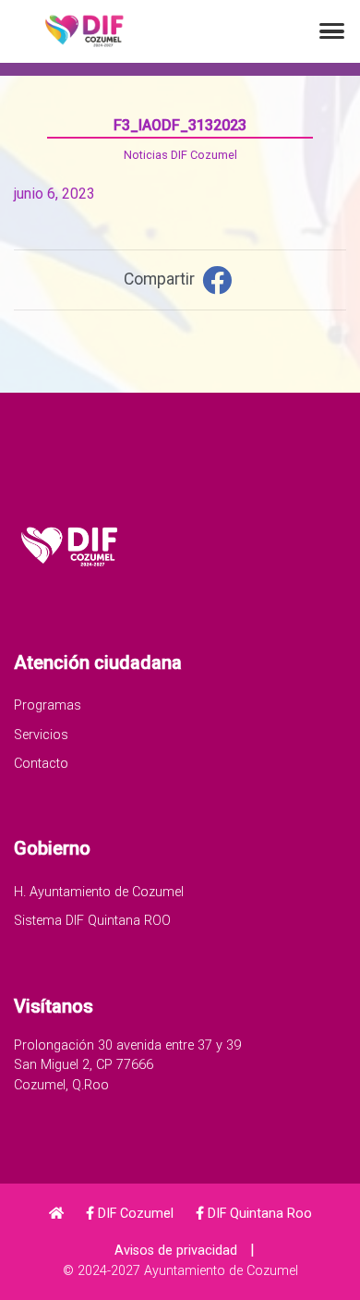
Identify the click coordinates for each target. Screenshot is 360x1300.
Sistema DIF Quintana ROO (92, 921)
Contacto (41, 763)
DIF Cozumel (134, 1213)
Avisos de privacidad (175, 1250)
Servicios (41, 735)
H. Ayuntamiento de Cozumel (99, 892)
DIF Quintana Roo (258, 1213)
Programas (47, 705)
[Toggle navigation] (331, 31)
